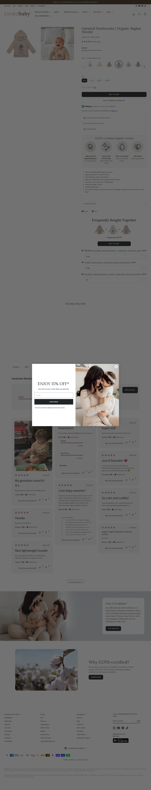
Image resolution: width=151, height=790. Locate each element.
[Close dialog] (116, 367)
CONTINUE (53, 402)
